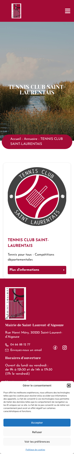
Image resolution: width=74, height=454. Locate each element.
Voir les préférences (37, 441)
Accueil (15, 139)
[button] (69, 385)
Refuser (37, 432)
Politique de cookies (35, 449)
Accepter (37, 422)
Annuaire (30, 139)
